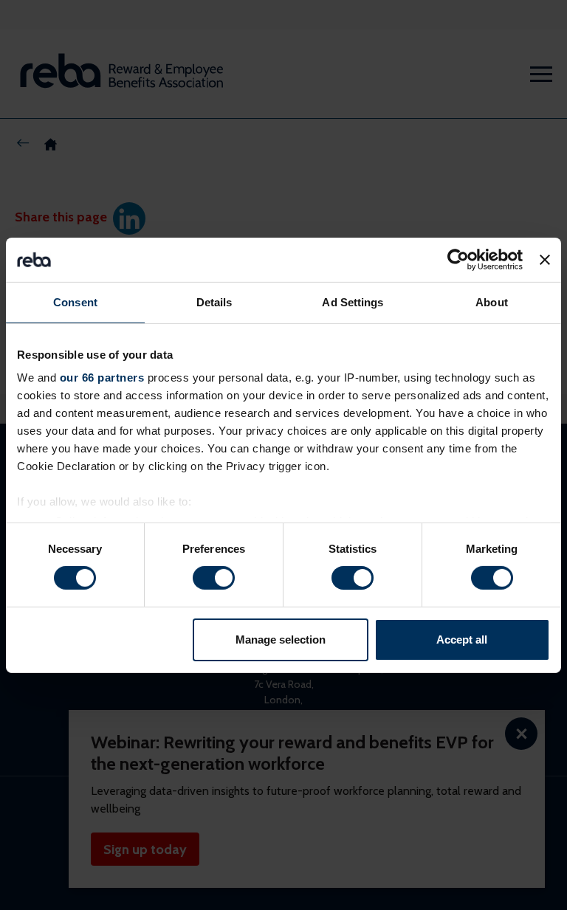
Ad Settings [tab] (352, 301)
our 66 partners (102, 377)
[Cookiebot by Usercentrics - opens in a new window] (458, 259)
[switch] (214, 578)
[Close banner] (545, 259)
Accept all (461, 639)
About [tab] (491, 301)
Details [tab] (214, 301)
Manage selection (281, 639)
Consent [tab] (75, 301)
